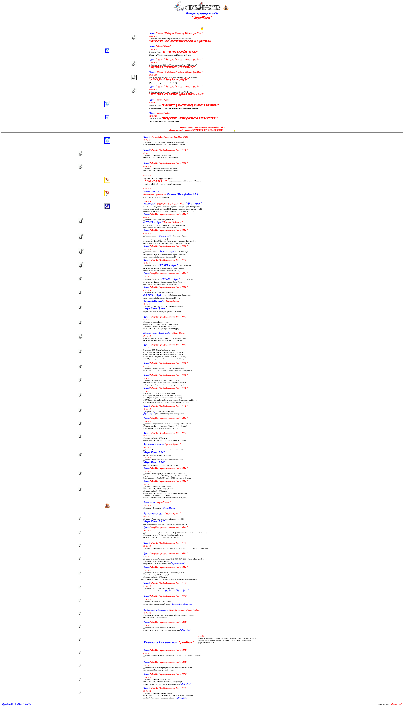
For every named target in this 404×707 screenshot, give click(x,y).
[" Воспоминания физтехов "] (134, 37)
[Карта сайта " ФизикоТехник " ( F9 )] (226, 7)
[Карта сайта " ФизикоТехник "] (107, 505)
